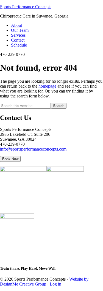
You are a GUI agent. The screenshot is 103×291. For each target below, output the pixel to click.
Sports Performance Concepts (25, 6)
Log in (55, 284)
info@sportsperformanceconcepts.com (33, 149)
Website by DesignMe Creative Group (44, 281)
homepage (47, 86)
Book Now (10, 159)
